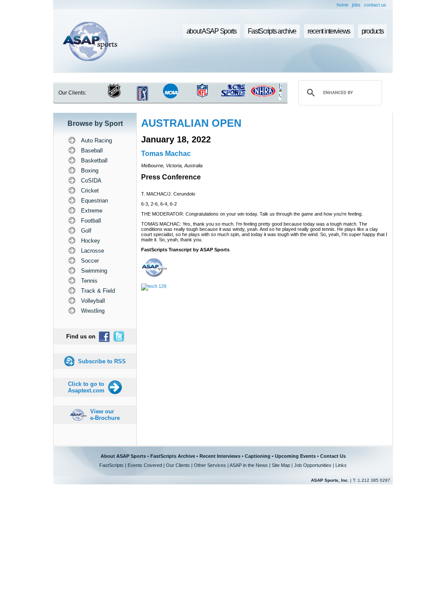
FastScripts (111, 465)
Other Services (210, 465)
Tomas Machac (166, 153)
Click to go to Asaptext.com (86, 387)
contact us (375, 4)
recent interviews (328, 31)
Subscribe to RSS (102, 361)
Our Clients (178, 465)
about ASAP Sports (211, 31)
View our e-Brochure (105, 414)
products (373, 31)
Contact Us (333, 456)
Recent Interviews (219, 456)
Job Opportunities (312, 465)
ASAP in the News (249, 465)
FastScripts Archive (172, 456)
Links (341, 465)
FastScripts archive (272, 31)
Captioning (257, 456)
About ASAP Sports (123, 456)
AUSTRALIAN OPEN (191, 123)
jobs (356, 4)
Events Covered (145, 465)
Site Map (281, 465)
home (342, 4)
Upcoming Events (295, 456)
